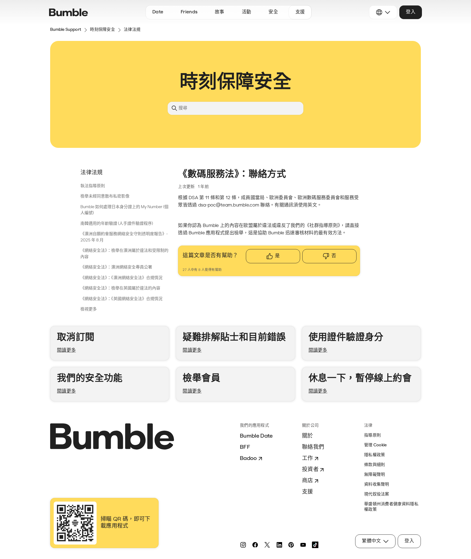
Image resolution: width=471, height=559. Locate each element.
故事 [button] (219, 12)
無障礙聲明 (374, 475)
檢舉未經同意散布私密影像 (104, 197)
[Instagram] (243, 545)
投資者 (310, 470)
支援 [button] (300, 12)
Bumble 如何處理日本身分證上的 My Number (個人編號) (124, 210)
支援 (307, 492)
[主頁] (68, 12)
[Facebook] (255, 545)
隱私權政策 (374, 455)
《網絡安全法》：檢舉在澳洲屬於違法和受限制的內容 (124, 254)
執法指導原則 (92, 186)
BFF (245, 447)
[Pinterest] (291, 545)
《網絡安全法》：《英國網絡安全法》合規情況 (121, 299)
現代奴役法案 (376, 494)
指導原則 (372, 436)
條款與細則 (374, 465)
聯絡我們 (313, 447)
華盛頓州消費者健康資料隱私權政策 (391, 507)
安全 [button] (273, 12)
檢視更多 (88, 309)
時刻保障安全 (102, 30)
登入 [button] (410, 12)
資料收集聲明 (376, 485)
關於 (307, 436)
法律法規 (132, 30)
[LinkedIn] (279, 545)
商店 (307, 481)
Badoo (248, 458)
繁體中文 (371, 541)
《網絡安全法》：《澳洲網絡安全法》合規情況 (121, 278)
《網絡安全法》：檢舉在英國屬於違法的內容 (120, 288)
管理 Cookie (375, 445)
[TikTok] (315, 545)
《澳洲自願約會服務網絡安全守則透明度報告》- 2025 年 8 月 (124, 237)
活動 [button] (246, 12)
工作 (307, 458)
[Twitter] (267, 545)
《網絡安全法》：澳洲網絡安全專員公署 (116, 267)
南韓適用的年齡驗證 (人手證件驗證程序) (116, 224)
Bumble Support (65, 30)
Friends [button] (189, 12)
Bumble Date (256, 436)
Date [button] (157, 12)
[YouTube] (303, 545)
